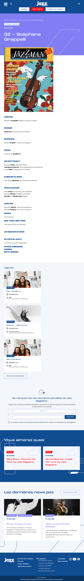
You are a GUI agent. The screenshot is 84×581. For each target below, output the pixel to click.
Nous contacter (63, 561)
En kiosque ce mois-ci (45, 560)
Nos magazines (41, 558)
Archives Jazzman (24, 20)
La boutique (61, 558)
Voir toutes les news (70, 492)
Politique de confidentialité (55, 579)
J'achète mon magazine (55, 9)
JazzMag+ (24, 9)
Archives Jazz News (44, 565)
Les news (20, 561)
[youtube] (74, 560)
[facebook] (78, 560)
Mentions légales (25, 579)
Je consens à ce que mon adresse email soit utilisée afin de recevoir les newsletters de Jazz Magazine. (43, 422)
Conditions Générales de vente (39, 579)
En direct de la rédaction (25, 558)
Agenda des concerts (24, 566)
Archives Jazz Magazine (46, 563)
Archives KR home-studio (46, 571)
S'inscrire (70, 417)
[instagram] (70, 560)
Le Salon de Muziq (23, 564)
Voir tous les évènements (15, 376)
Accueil (6, 20)
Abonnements (37, 9)
